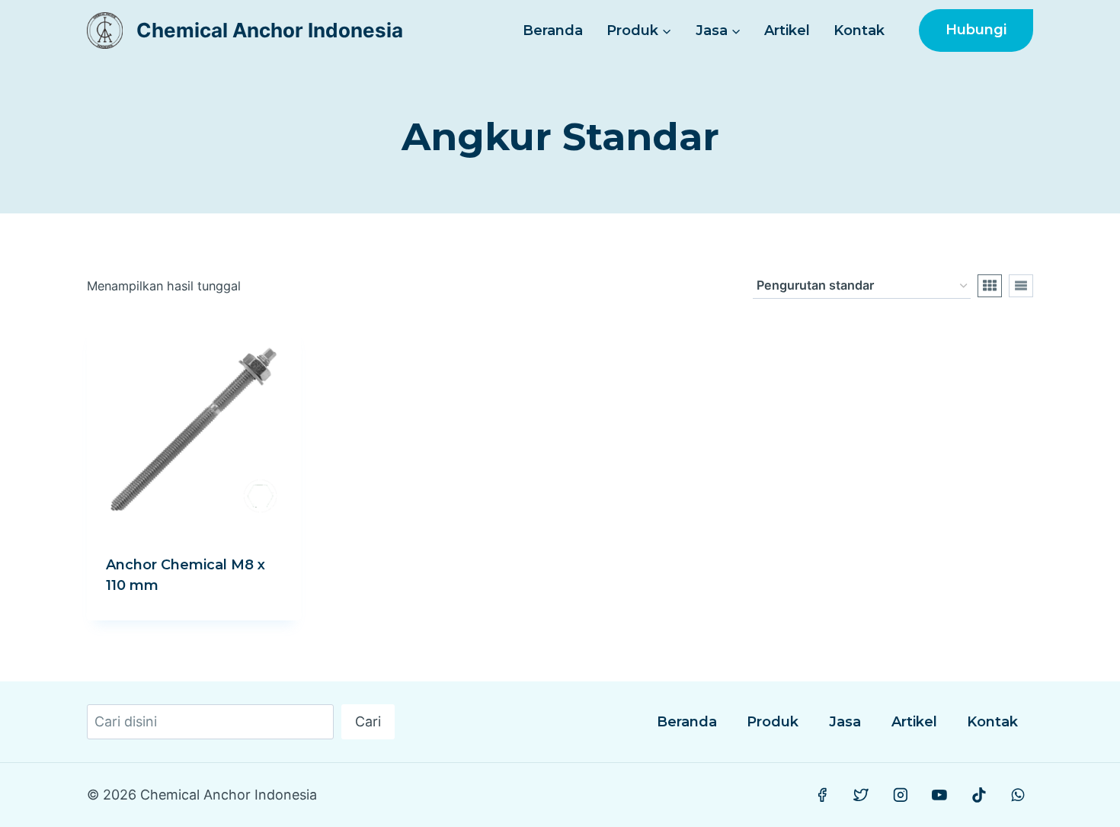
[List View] (1021, 285)
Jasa (845, 721)
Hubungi (976, 29)
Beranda (553, 30)
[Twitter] (861, 795)
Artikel (787, 30)
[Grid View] (990, 285)
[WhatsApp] (1018, 795)
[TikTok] (979, 795)
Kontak (859, 30)
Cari (368, 721)
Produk (772, 721)
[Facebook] (822, 795)
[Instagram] (900, 795)
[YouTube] (939, 795)
